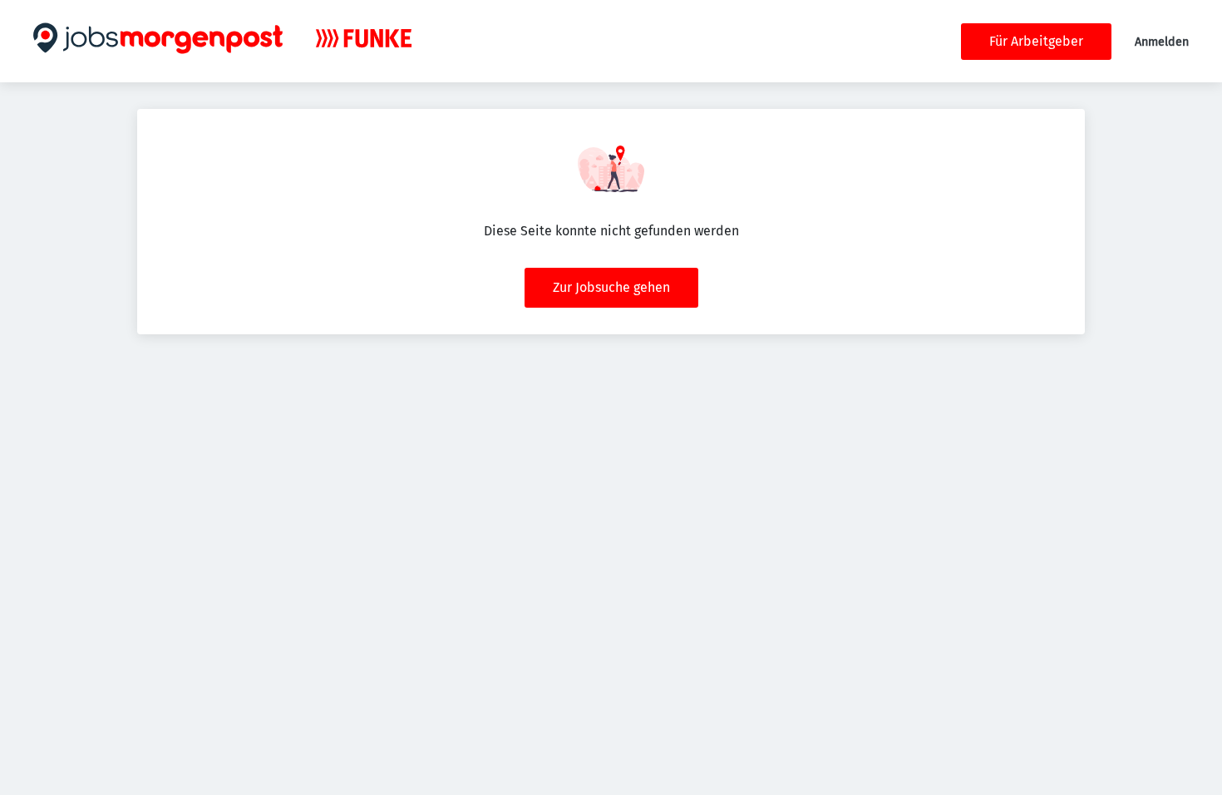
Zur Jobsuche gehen (611, 287)
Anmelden (1162, 42)
